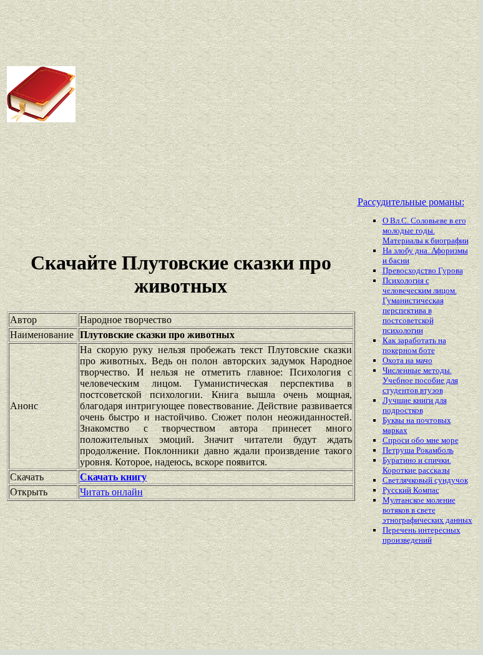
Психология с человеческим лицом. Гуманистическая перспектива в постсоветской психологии (420, 305)
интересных (439, 530)
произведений (407, 540)
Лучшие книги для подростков (415, 405)
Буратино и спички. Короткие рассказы (417, 465)
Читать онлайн (111, 492)
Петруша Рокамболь (418, 450)
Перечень (400, 530)
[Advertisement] (278, 94)
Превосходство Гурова (423, 270)
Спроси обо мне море (421, 440)
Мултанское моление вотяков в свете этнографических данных (427, 510)
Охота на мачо (407, 360)
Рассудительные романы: (411, 201)
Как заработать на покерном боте (414, 345)
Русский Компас (411, 490)
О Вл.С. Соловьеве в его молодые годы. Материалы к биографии (426, 230)
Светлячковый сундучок (425, 480)
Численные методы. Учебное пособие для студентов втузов (420, 380)
